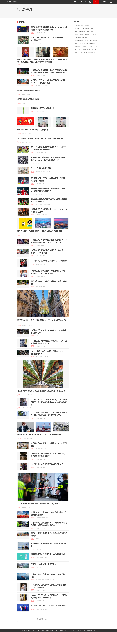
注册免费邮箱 (103, 1)
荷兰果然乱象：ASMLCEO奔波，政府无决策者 (49, 605)
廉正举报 (88, 630)
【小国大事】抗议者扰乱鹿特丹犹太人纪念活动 (49, 261)
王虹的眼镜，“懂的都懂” (81, 37)
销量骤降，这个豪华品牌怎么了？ (84, 25)
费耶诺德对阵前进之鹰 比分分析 (43, 108)
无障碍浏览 (16, 1)
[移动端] (69, 2)
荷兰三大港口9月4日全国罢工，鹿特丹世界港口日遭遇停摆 (39, 231)
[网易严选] (81, 2)
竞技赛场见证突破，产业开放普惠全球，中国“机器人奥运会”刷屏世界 (87, 43)
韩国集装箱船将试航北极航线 (28, 91)
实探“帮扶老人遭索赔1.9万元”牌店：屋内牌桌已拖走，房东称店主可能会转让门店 (87, 46)
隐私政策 (67, 630)
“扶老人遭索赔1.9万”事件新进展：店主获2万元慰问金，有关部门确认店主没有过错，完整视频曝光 (87, 40)
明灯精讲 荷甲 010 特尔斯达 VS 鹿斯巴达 (32, 130)
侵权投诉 (93, 630)
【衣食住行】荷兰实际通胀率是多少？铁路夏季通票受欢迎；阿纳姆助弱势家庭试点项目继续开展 (49, 402)
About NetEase (40, 630)
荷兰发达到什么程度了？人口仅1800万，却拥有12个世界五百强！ (42, 391)
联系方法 (52, 630)
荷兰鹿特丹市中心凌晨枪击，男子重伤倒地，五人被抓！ (38, 504)
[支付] (86, 2)
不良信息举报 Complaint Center (77, 630)
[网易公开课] (75, 2)
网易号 (32, 32)
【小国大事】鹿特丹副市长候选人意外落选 (47, 464)
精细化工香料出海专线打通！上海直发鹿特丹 (48, 554)
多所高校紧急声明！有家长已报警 (84, 31)
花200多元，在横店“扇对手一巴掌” (84, 28)
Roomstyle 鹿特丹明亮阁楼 (41, 168)
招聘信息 (57, 630)
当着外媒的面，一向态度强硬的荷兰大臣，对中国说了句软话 (40, 434)
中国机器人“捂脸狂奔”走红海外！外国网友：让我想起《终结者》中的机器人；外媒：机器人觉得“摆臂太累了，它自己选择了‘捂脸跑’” (87, 34)
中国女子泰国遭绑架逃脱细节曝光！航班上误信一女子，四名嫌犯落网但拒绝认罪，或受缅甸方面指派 (87, 52)
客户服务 (62, 630)
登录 (96, 1)
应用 (10, 1)
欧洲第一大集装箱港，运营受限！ (43, 564)
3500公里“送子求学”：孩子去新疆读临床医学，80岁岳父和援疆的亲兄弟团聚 (87, 49)
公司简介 (47, 630)
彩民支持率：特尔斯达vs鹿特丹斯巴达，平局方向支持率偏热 (40, 138)
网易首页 (5, 1)
